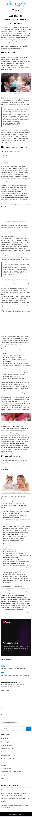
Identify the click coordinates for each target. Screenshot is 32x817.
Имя (3, 708)
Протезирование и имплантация (11, 771)
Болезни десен (5, 738)
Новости (3, 762)
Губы (2, 752)
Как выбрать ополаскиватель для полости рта (15, 798)
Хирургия (4, 775)
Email (3, 715)
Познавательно (6, 768)
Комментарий (5, 690)
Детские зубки (5, 755)
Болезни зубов (5, 742)
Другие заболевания (7, 758)
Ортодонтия (5, 765)
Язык (2, 778)
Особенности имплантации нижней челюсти (14, 790)
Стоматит (8, 659)
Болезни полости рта (7, 745)
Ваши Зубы (21, 814)
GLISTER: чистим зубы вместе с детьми (12, 802)
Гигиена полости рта (7, 748)
